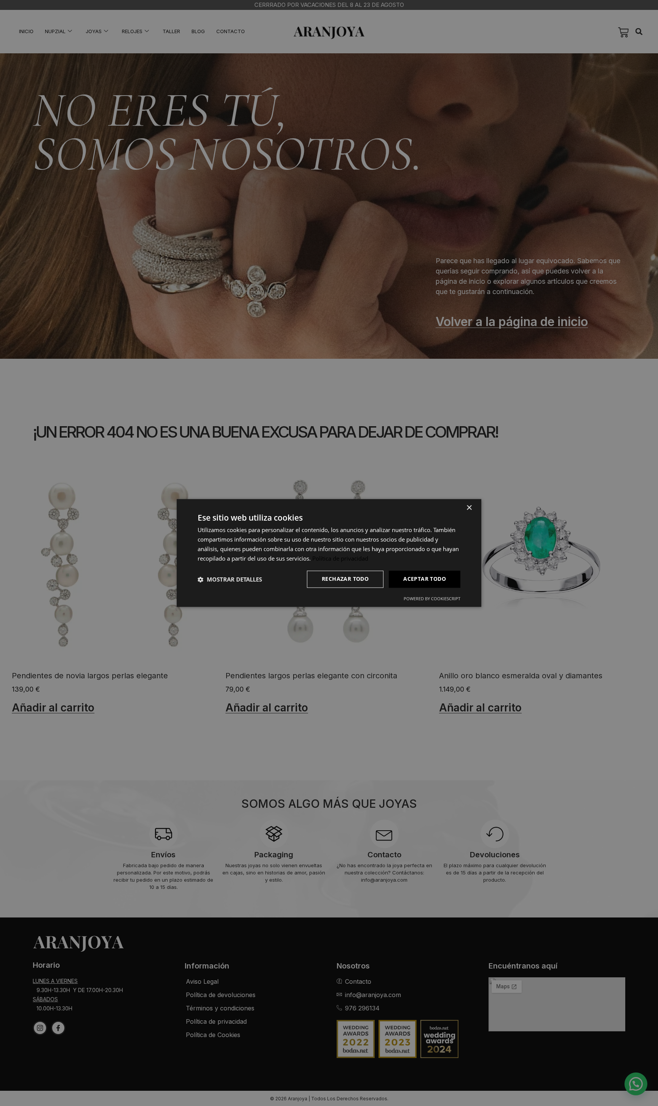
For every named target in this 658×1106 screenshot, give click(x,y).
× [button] (469, 508)
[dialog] (329, 553)
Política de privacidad (340, 558)
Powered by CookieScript (432, 599)
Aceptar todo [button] (424, 579)
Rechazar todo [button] (345, 579)
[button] (230, 579)
